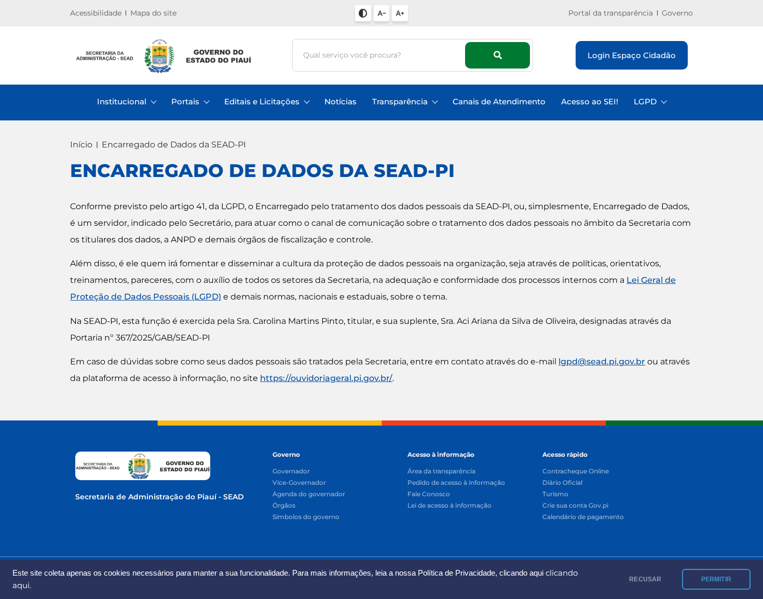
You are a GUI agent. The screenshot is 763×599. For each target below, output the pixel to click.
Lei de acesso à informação (449, 505)
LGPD (645, 101)
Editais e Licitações (261, 101)
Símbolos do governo (305, 517)
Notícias (340, 101)
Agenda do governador (308, 494)
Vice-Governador (299, 483)
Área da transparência (441, 471)
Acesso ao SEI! (589, 101)
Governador (291, 471)
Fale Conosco (428, 494)
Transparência (400, 101)
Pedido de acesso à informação (456, 483)
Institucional (121, 101)
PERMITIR (716, 579)
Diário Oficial (562, 483)
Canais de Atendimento (499, 101)
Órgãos (283, 505)
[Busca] (497, 55)
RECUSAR (645, 579)
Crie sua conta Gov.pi (575, 505)
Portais (185, 101)
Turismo (555, 494)
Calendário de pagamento (583, 517)
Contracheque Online (575, 471)
